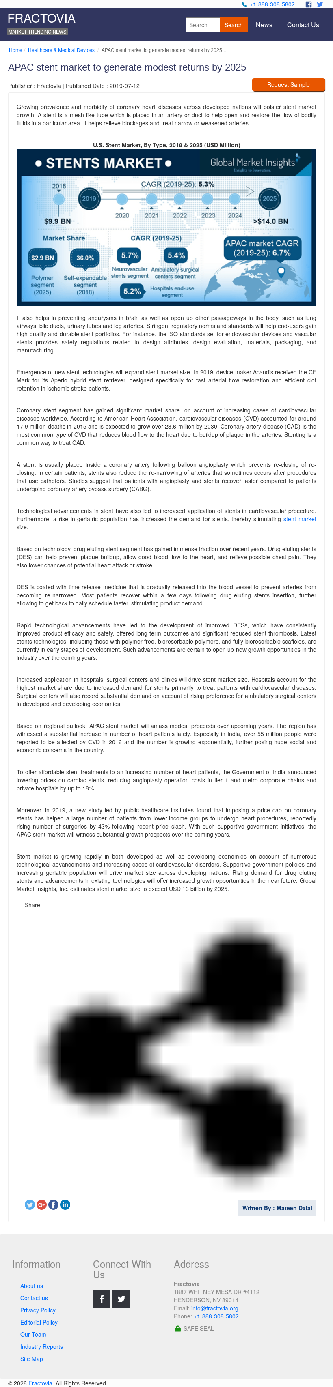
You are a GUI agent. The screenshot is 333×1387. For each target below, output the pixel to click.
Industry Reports (41, 1346)
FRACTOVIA (41, 17)
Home (15, 49)
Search (234, 25)
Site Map (31, 1359)
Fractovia (40, 1383)
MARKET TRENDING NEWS (37, 31)
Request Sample (288, 84)
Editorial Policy (39, 1322)
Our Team (33, 1334)
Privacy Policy (38, 1310)
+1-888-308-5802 (272, 4)
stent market (299, 519)
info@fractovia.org (214, 1308)
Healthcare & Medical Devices (62, 49)
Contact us (34, 1298)
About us (31, 1286)
